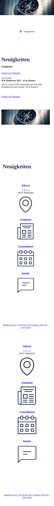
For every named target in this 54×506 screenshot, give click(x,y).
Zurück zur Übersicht (10, 73)
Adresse (25, 185)
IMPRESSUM (9, 325)
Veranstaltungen (25, 246)
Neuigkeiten (25, 219)
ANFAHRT (25, 328)
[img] (27, 7)
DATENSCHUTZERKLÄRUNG (32, 325)
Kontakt (25, 273)
